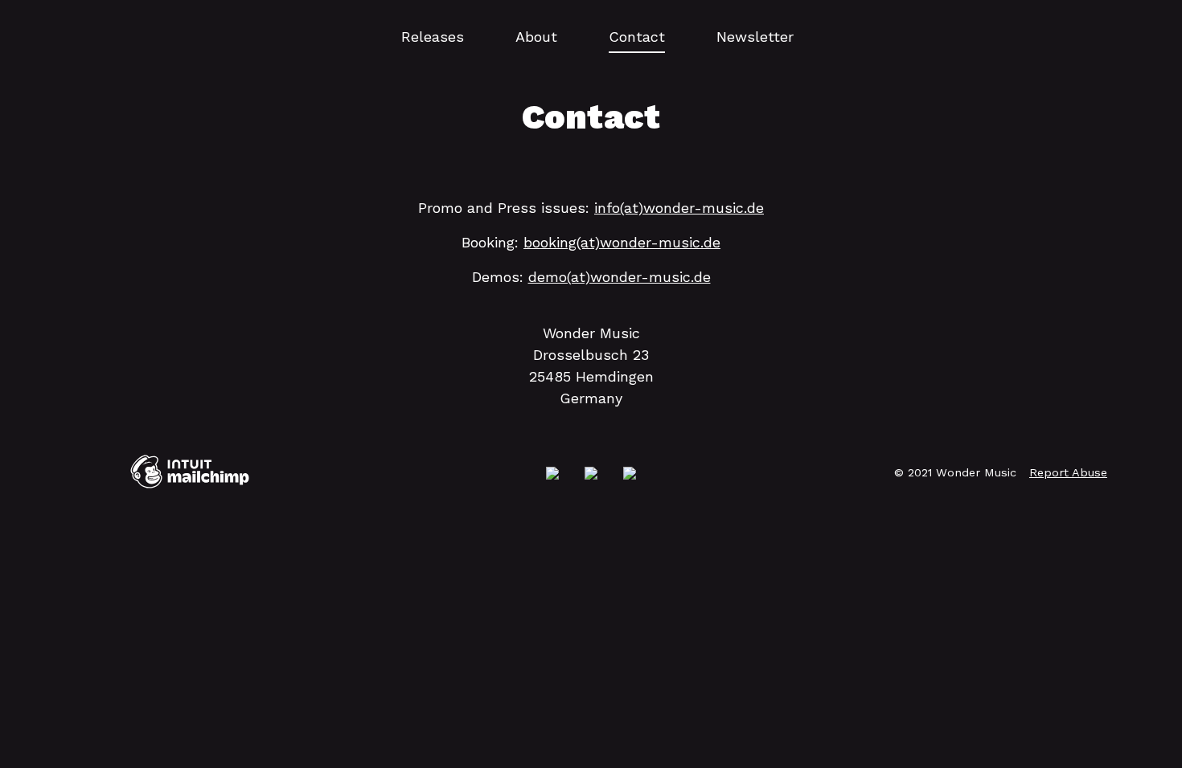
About (536, 36)
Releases (432, 36)
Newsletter (755, 36)
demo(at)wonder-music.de (619, 276)
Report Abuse (1068, 472)
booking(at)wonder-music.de (621, 242)
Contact (637, 36)
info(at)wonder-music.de (679, 207)
